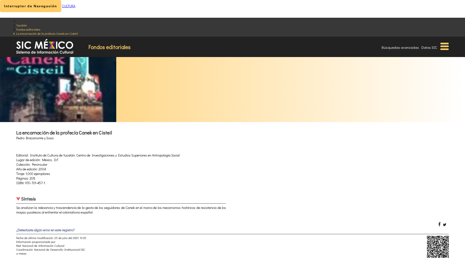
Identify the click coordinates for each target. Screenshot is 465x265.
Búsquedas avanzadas (400, 47)
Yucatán (21, 25)
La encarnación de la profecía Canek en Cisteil (47, 33)
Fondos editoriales (28, 29)
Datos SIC (429, 47)
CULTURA (68, 6)
